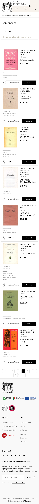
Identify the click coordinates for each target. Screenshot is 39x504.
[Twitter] (11, 455)
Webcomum (27, 501)
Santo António (7, 193)
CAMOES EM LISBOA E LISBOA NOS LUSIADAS (27, 246)
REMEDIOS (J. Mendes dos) (26, 97)
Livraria (22, 426)
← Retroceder (6, 31)
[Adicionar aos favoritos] (4, 82)
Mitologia (5, 77)
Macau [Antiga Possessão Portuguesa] (14, 318)
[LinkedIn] (15, 455)
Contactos (23, 438)
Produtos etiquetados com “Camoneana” (15, 15)
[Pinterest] (19, 455)
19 (15, 375)
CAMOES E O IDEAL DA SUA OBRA (27, 90)
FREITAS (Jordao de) (27, 298)
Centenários (6, 268)
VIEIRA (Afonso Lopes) (26, 340)
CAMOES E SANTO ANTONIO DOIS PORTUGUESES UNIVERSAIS (27, 171)
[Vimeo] (23, 455)
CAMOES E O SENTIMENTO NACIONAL (25, 130)
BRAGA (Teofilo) (27, 137)
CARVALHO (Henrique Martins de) (27, 182)
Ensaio (5, 152)
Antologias (6, 352)
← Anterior (6, 371)
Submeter (29, 477)
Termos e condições (8, 430)
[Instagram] (7, 455)
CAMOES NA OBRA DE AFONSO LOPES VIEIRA (27, 332)
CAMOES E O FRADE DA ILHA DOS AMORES (27, 52)
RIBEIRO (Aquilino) (28, 60)
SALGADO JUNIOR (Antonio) (27, 214)
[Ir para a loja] (16, 9)
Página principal (25, 422)
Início (3, 15)
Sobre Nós (23, 442)
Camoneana (6, 73)
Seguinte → (21, 375)
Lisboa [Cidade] (7, 273)
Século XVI (6, 156)
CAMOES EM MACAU (27, 291)
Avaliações (23, 430)
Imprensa (23, 434)
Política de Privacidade (9, 426)
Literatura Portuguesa (9, 75)
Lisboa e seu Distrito (9, 275)
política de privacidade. (18, 483)
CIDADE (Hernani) (27, 253)
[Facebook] (3, 455)
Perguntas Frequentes (9, 422)
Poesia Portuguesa (8, 115)
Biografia (5, 314)
